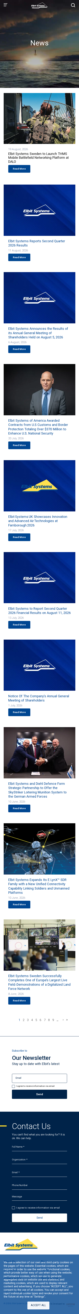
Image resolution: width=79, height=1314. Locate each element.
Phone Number (20, 1185)
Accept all (38, 1305)
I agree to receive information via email (38, 1208)
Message (17, 1196)
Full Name (17, 1147)
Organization (19, 1159)
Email (15, 1172)
